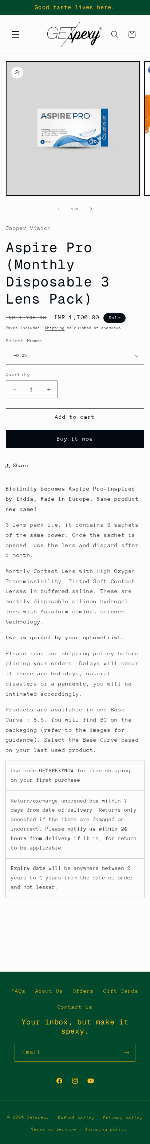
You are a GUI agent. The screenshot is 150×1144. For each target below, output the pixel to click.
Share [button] (21, 465)
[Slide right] (91, 210)
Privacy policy (123, 1118)
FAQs (19, 991)
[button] (15, 34)
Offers (83, 991)
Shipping (55, 328)
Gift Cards (120, 991)
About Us (49, 991)
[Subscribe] (126, 1053)
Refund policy (76, 1118)
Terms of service (53, 1129)
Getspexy (38, 1117)
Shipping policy (106, 1129)
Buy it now (75, 439)
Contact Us (75, 1007)
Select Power (24, 340)
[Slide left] (59, 210)
